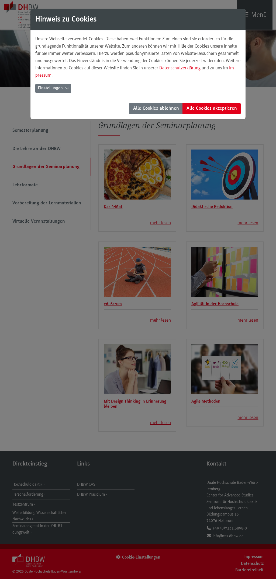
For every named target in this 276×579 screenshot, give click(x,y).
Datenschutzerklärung (180, 67)
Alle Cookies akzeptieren (212, 108)
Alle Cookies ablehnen (156, 108)
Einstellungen (50, 88)
